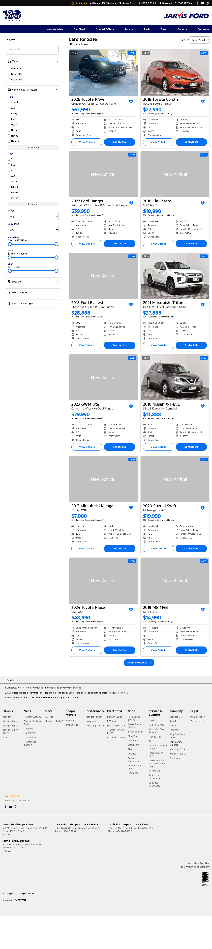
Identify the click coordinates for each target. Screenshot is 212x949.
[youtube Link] (202, 3)
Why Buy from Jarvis (177, 736)
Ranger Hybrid (10, 725)
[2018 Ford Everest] (103, 276)
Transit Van (30, 733)
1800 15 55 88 (17, 831)
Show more (33, 147)
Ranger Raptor (11, 721)
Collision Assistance (155, 784)
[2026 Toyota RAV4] (103, 73)
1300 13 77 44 (69, 831)
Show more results (139, 662)
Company (203, 29)
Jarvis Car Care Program (156, 731)
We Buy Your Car (178, 753)
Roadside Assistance (155, 777)
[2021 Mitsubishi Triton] (175, 276)
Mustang (91, 721)
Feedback (175, 758)
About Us (175, 721)
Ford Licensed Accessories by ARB (157, 763)
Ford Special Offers (134, 718)
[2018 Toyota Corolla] (175, 73)
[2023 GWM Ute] (103, 377)
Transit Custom (32, 716)
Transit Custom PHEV (115, 731)
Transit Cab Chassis (30, 743)
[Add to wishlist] (131, 101)
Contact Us (120, 141)
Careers (174, 725)
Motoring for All (178, 749)
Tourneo (28, 728)
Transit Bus (30, 737)
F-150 (6, 737)
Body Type (13, 223)
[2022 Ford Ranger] (103, 174)
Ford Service (155, 720)
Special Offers (105, 29)
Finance (182, 29)
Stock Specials (136, 731)
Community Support (176, 743)
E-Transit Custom (116, 737)
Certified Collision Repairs (158, 747)
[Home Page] (13, 15)
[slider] (10, 244)
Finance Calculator (133, 760)
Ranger (7, 716)
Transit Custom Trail (32, 723)
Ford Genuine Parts (156, 754)
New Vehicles (55, 29)
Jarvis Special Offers (135, 726)
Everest (49, 716)
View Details (87, 142)
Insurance (133, 772)
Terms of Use (197, 721)
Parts (147, 29)
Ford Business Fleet (135, 767)
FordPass (174, 729)
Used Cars (133, 744)
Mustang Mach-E (54, 721)
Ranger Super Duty (10, 731)
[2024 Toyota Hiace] (103, 581)
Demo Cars (134, 740)
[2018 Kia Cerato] (175, 174)
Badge (11, 210)
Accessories (155, 770)
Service (128, 29)
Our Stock (79, 29)
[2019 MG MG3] (175, 581)
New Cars (133, 736)
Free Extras (155, 736)
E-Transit (112, 721)
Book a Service (157, 724)
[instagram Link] (207, 3)
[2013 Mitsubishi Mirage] (103, 479)
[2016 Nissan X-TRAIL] (175, 377)
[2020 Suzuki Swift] (175, 479)
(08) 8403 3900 (124, 831)
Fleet (164, 29)
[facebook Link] (197, 3)
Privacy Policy (197, 716)
